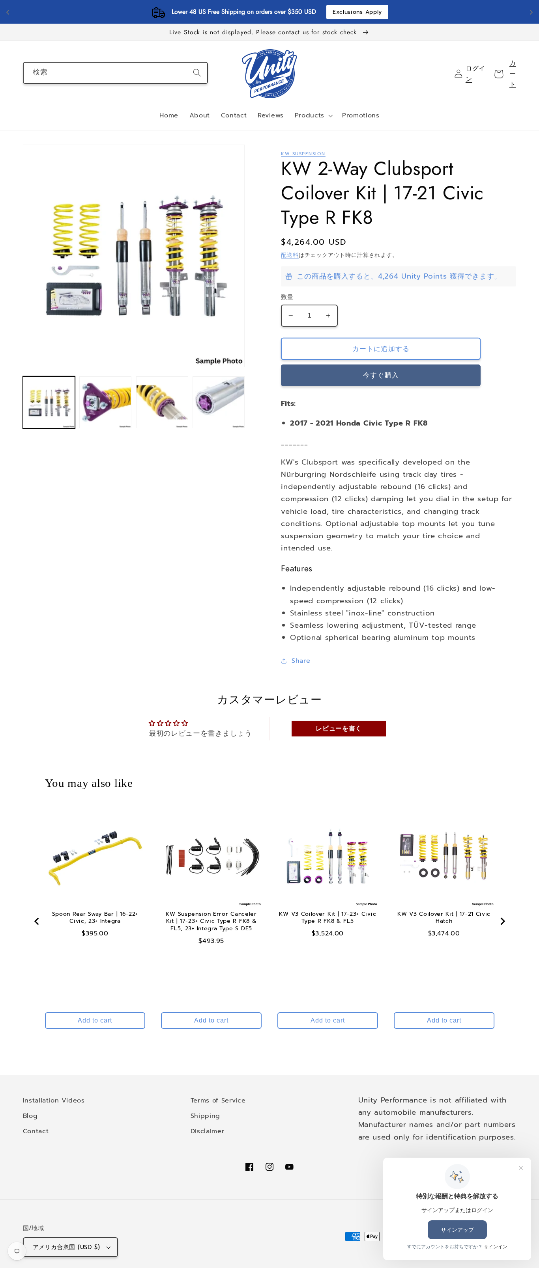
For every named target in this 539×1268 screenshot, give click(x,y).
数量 (287, 297)
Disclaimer (208, 1131)
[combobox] (115, 73)
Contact (36, 1131)
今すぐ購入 (381, 375)
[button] (313, 115)
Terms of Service (218, 1100)
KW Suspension (303, 153)
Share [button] (301, 661)
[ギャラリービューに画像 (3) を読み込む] (162, 402)
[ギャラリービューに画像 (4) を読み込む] (219, 402)
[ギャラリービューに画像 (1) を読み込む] (49, 402)
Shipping (206, 1116)
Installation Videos (54, 1100)
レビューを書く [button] (339, 728)
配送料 (289, 255)
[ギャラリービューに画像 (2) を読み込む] (105, 402)
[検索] (197, 73)
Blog (30, 1116)
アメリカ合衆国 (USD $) (66, 1247)
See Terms (316, 12)
